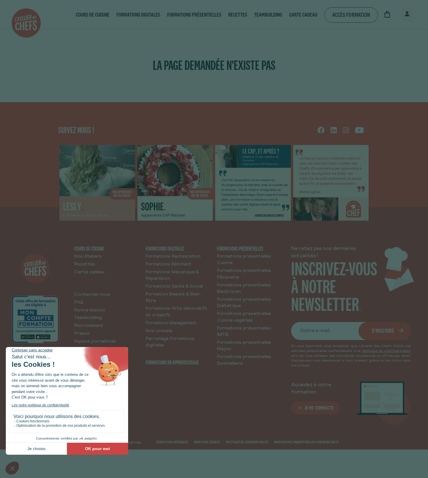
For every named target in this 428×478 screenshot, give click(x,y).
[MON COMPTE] (401, 14)
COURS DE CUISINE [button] (92, 14)
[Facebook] (321, 130)
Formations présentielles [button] (194, 14)
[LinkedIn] (333, 130)
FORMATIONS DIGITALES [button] (138, 14)
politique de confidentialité (386, 351)
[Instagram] (346, 130)
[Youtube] (359, 130)
